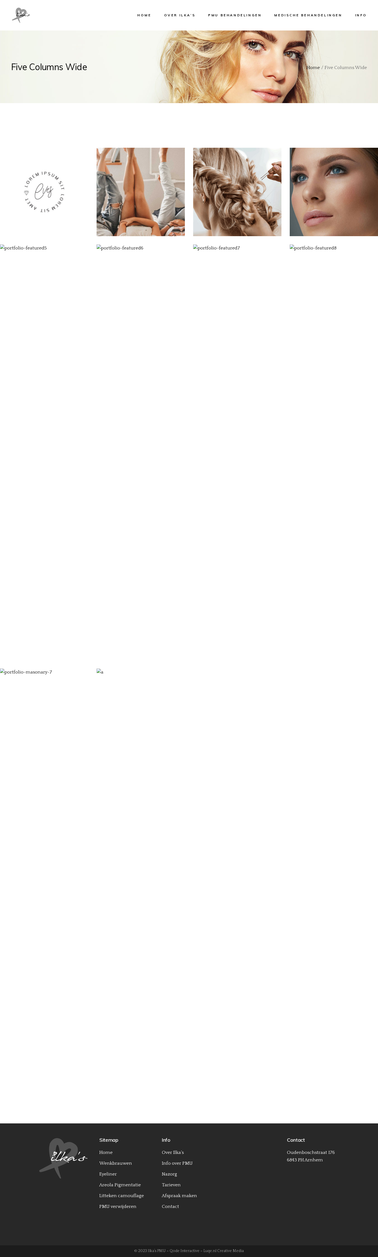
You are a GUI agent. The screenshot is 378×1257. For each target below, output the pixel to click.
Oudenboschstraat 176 (311, 1152)
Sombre (235, 196)
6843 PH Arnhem (305, 1159)
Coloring (138, 872)
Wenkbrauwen (115, 1163)
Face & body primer (235, 456)
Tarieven (171, 1184)
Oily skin (138, 196)
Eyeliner (108, 1174)
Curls (138, 456)
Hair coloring (138, 880)
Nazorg (169, 1174)
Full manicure (42, 880)
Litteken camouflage (121, 1195)
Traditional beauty (42, 196)
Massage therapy (332, 456)
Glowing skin (42, 456)
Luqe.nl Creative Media (223, 1251)
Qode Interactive (185, 1251)
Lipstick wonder (331, 196)
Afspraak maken (179, 1195)
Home (106, 1152)
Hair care (42, 188)
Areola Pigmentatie (120, 1184)
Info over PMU (177, 1163)
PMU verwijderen (117, 1206)
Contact (170, 1206)
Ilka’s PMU (157, 1251)
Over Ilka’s (173, 1152)
